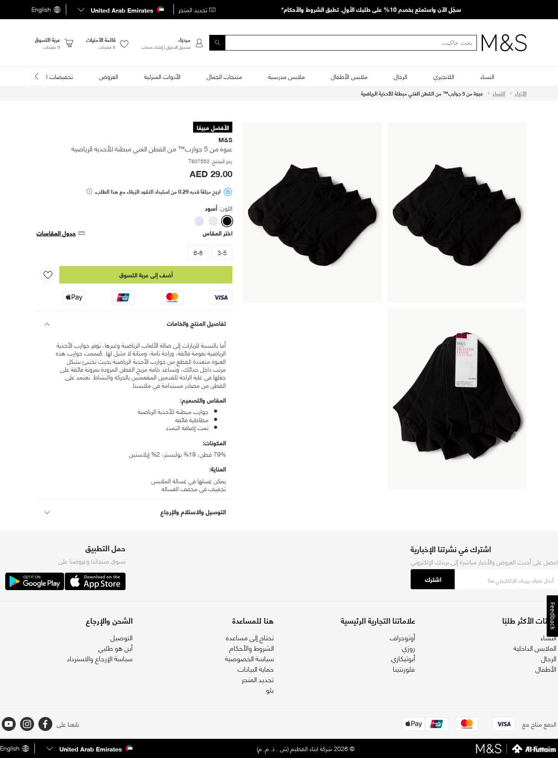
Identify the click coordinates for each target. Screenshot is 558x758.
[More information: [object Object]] (89, 191)
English (41, 9)
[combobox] (343, 43)
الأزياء (521, 93)
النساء (499, 93)
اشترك (433, 579)
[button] (120, 9)
